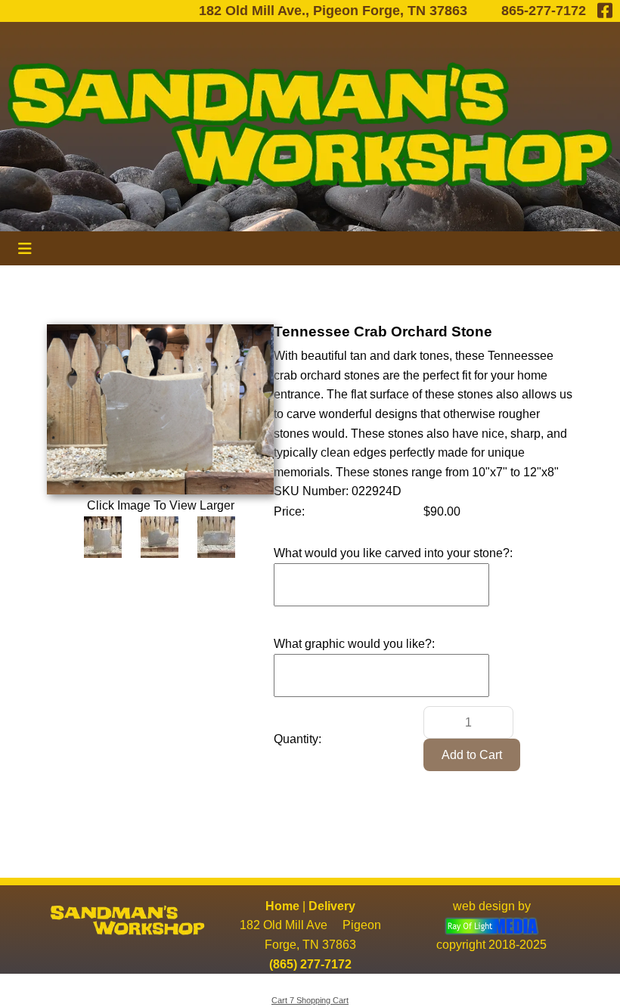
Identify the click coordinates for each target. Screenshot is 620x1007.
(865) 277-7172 (310, 964)
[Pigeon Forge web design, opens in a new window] (492, 925)
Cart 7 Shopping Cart (310, 1000)
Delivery (331, 906)
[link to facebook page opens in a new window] (604, 10)
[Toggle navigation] (25, 248)
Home (282, 906)
